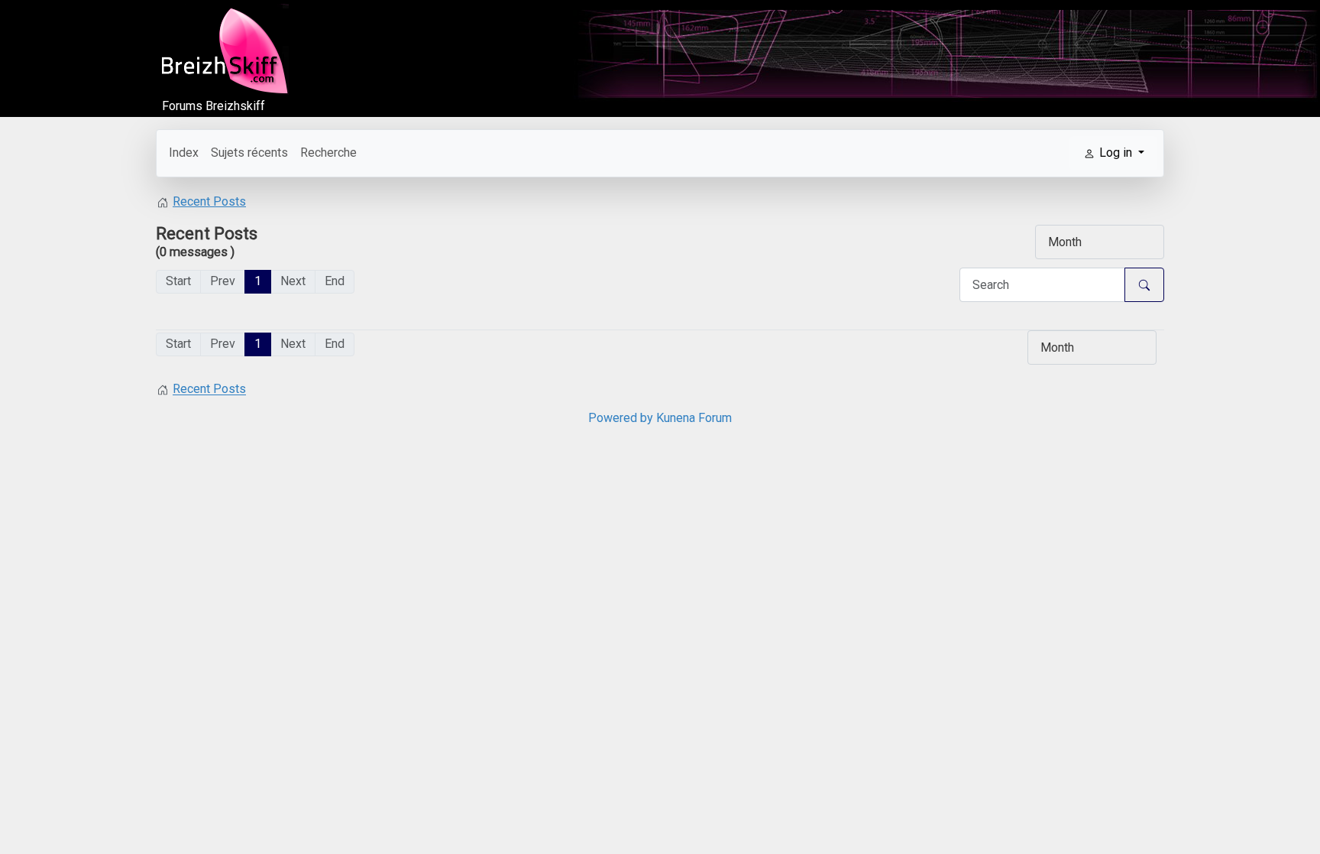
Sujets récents (249, 152)
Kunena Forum (694, 418)
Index (184, 152)
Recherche (328, 152)
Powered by (620, 418)
